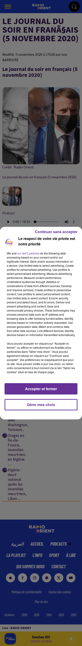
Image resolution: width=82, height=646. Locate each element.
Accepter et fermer (41, 388)
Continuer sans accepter (56, 231)
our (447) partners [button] (28, 253)
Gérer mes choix (41, 404)
